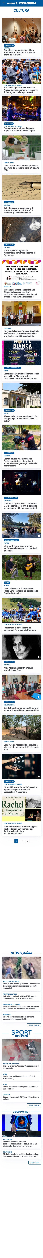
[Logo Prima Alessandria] (21, 3)
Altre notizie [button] (34, 1025)
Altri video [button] (34, 1162)
